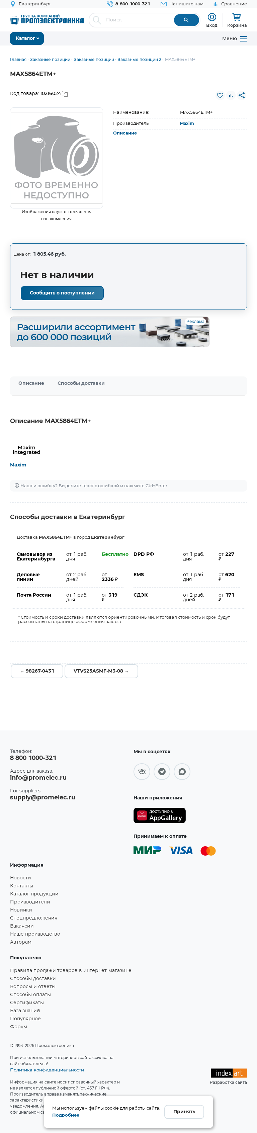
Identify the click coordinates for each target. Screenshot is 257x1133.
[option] (56, 158)
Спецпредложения (33, 918)
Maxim (187, 123)
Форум (18, 1027)
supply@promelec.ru (42, 798)
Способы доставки (81, 383)
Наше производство (35, 934)
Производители (30, 902)
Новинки (21, 910)
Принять (184, 1112)
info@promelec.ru (38, 778)
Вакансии (22, 926)
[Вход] (212, 17)
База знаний (25, 1011)
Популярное (25, 1019)
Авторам (20, 942)
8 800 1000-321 (33, 758)
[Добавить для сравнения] (231, 95)
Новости (20, 878)
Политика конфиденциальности (47, 1069)
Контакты (21, 886)
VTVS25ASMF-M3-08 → (101, 671)
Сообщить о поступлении (62, 293)
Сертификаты (27, 1002)
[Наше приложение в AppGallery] (160, 815)
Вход (212, 25)
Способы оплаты (30, 994)
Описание (125, 133)
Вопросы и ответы (33, 986)
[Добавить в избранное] (220, 95)
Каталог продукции (34, 894)
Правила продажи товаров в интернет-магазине (71, 970)
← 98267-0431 (37, 671)
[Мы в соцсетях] (142, 771)
